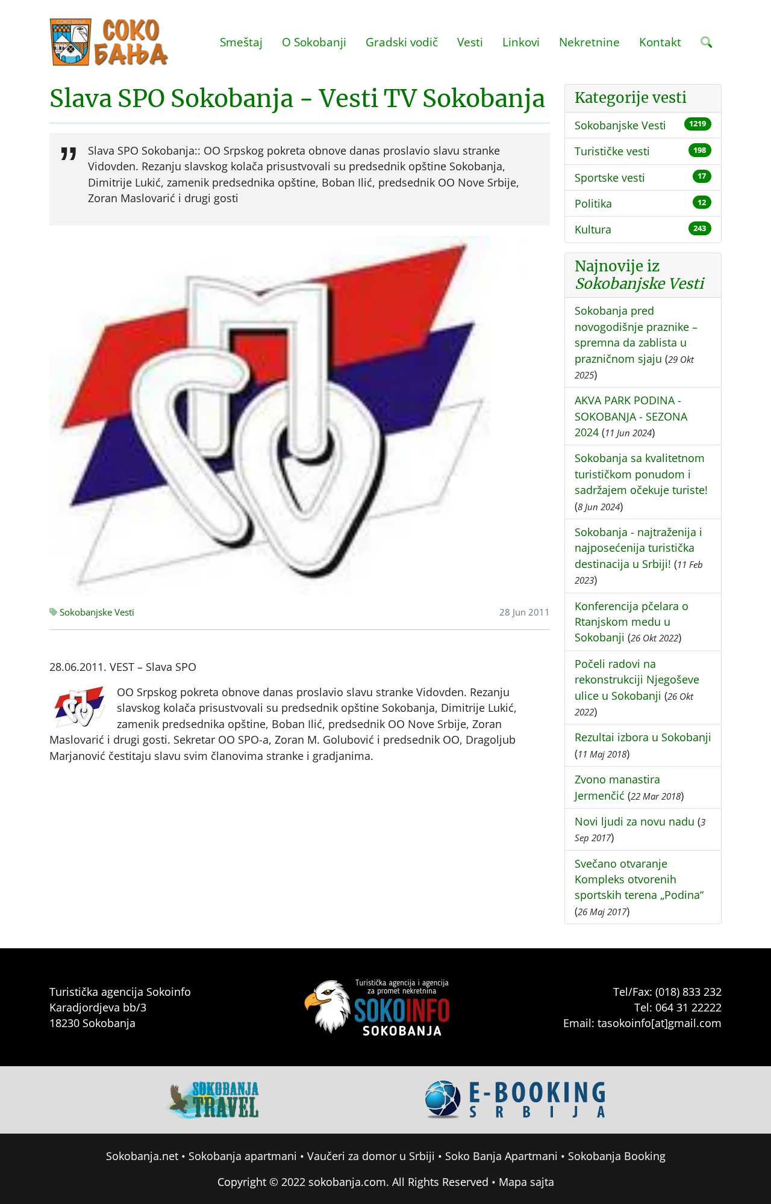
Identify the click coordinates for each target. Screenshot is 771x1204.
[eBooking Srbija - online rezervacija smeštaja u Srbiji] (515, 1098)
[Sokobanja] (212, 1098)
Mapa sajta (526, 1182)
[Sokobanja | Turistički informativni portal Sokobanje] (109, 42)
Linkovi (521, 42)
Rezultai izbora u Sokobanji (643, 737)
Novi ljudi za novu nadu (635, 821)
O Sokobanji (314, 42)
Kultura (593, 229)
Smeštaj (241, 42)
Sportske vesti (610, 177)
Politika (593, 203)
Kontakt (660, 42)
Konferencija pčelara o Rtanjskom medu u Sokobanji (631, 622)
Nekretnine (589, 42)
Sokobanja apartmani (243, 1156)
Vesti (470, 42)
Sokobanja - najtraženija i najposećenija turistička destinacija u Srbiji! (638, 548)
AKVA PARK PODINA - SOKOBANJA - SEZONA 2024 (631, 416)
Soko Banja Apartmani (501, 1156)
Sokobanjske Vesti (95, 612)
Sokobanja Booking (617, 1156)
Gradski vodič (402, 42)
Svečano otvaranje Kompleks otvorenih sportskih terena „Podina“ (639, 879)
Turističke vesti (612, 151)
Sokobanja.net (142, 1156)
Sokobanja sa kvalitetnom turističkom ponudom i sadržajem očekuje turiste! (641, 474)
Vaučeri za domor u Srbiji (371, 1156)
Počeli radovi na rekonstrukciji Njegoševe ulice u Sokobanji (637, 679)
